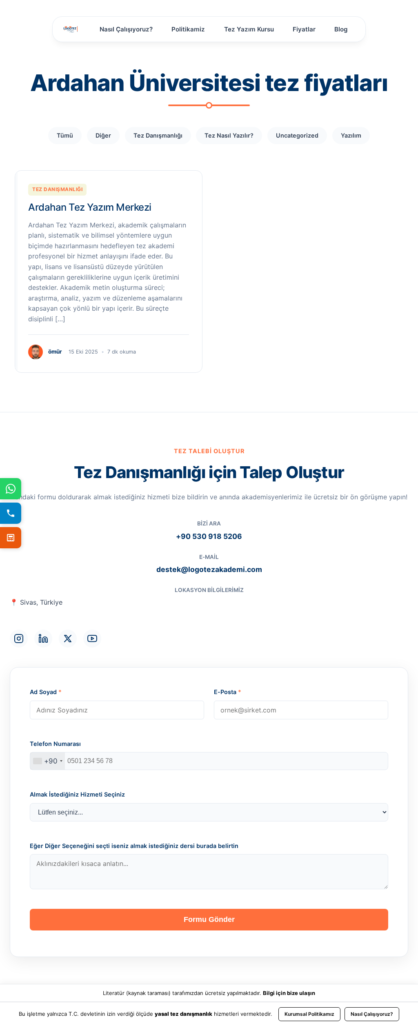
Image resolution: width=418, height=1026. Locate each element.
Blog (341, 29)
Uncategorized (297, 135)
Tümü (65, 135)
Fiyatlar (304, 29)
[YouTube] (92, 639)
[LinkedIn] (43, 639)
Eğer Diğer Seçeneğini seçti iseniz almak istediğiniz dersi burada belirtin (134, 845)
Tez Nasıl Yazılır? (229, 135)
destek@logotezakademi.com (209, 569)
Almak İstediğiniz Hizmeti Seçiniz (77, 794)
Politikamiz (188, 29)
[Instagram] (19, 639)
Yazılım (351, 135)
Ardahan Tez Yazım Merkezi (89, 207)
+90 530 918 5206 (209, 536)
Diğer (103, 135)
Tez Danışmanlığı (157, 135)
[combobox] (47, 761)
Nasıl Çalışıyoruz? (126, 29)
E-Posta (227, 691)
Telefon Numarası (55, 743)
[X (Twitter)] (68, 639)
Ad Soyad (46, 691)
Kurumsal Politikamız (309, 1014)
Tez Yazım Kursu (249, 29)
